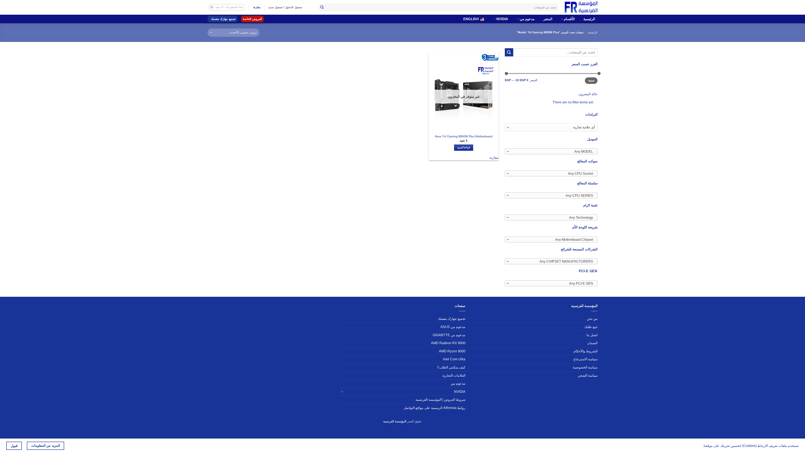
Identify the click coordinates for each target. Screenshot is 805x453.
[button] (226, 7)
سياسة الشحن (587, 375)
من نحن (592, 318)
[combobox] (551, 151)
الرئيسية (589, 19)
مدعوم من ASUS (452, 327)
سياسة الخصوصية (585, 367)
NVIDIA (502, 19)
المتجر (547, 19)
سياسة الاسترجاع (585, 359)
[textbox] (552, 152)
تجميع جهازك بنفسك (223, 19)
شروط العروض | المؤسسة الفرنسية (440, 399)
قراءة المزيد (463, 147)
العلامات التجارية (453, 375)
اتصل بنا (592, 335)
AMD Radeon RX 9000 (448, 343)
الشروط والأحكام (585, 351)
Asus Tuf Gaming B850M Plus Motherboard (463, 136)
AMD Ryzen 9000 (452, 351)
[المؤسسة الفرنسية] (581, 7)
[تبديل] (342, 391)
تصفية (591, 80)
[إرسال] (322, 7)
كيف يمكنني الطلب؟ (451, 367)
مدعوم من (527, 19)
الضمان (592, 343)
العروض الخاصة (252, 19)
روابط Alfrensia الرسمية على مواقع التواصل (434, 408)
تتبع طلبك (590, 327)
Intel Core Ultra (454, 359)
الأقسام (569, 19)
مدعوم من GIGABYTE (449, 335)
